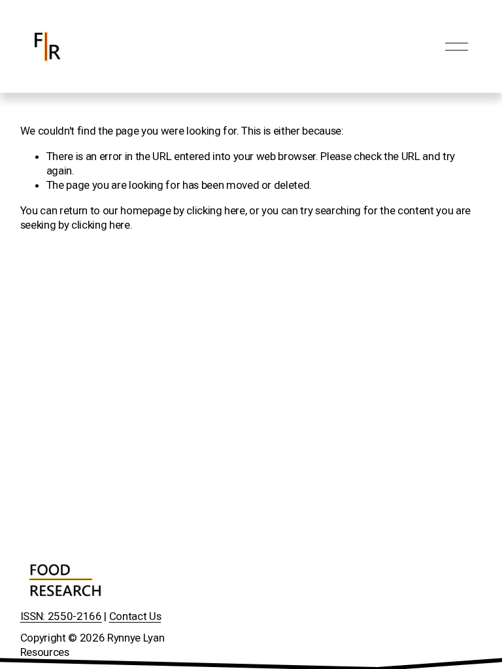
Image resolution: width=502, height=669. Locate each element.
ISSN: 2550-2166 (61, 616)
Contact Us (135, 616)
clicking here (215, 210)
